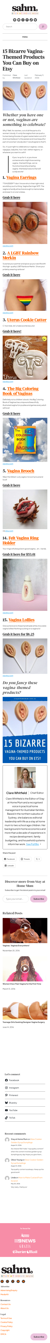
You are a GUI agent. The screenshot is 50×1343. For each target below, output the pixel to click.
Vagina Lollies (22, 620)
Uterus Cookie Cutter (27, 320)
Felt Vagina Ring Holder (21, 540)
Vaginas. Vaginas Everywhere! (16, 945)
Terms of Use (6, 1318)
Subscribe (38, 898)
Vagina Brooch (20, 471)
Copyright (5, 1330)
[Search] (43, 27)
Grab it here (11, 197)
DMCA (3, 1334)
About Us (5, 1308)
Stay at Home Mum (19, 1139)
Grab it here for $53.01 (19, 554)
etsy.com (9, 531)
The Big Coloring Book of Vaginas (21, 391)
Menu (25, 37)
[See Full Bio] (40, 844)
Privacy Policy (7, 1326)
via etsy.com (8, 246)
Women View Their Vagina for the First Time (22, 984)
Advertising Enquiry (9, 1290)
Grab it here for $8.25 (18, 634)
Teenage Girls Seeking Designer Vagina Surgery (24, 1022)
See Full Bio (32, 844)
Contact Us (6, 1304)
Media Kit (5, 1294)
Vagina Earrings (21, 177)
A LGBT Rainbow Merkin (21, 255)
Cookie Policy (7, 1322)
